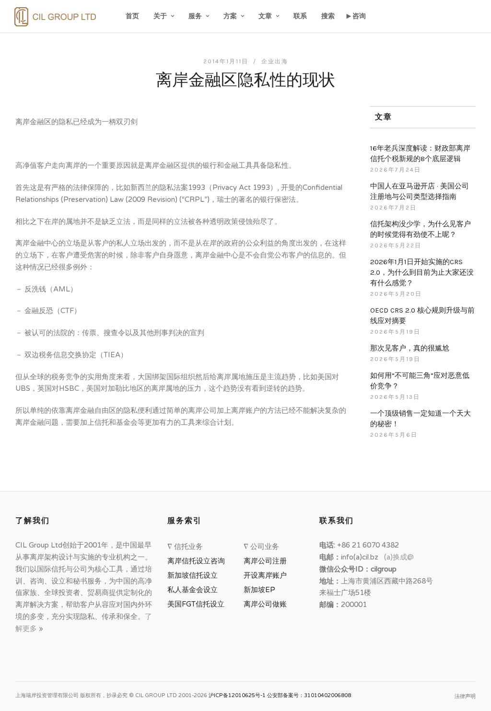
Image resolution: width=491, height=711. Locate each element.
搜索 (328, 16)
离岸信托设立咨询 (198, 561)
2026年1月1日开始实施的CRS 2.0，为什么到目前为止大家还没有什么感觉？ (422, 272)
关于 (160, 16)
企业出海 (274, 61)
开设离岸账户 (265, 575)
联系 (300, 16)
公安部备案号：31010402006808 (309, 695)
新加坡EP (259, 589)
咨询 (359, 16)
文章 (265, 16)
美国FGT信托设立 (197, 604)
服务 (195, 16)
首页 (132, 16)
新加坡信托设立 (194, 575)
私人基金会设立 (192, 589)
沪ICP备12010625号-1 (237, 695)
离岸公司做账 (265, 604)
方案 (230, 16)
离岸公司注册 (267, 561)
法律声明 (465, 696)
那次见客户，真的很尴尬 (409, 348)
